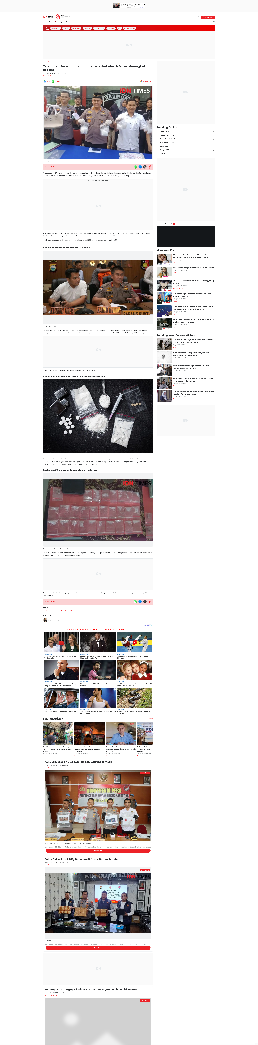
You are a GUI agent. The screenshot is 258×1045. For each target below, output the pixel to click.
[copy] (149, 167)
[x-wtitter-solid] (145, 167)
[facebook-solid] (140, 167)
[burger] (214, 21)
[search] (198, 17)
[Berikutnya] (153, 732)
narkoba (92, 236)
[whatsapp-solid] (135, 167)
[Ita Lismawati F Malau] (45, 620)
